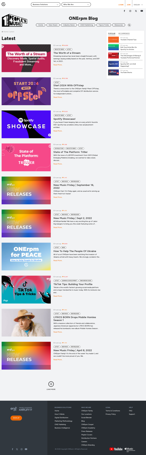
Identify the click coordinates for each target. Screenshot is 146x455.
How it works (59, 414)
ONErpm (71, 449)
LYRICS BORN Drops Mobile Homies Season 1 (74, 319)
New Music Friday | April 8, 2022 (72, 350)
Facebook (124, 11)
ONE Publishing (86, 25)
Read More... (58, 65)
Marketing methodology (63, 421)
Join (129, 5)
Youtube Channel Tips (128, 40)
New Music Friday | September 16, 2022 (73, 186)
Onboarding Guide (85, 280)
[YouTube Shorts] (113, 72)
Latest (69, 49)
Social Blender (86, 418)
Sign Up (16, 418)
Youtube (26, 449)
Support (132, 414)
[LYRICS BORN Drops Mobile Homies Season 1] (26, 323)
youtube (141, 11)
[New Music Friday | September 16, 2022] (26, 190)
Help (131, 407)
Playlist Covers (86, 435)
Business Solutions (63, 407)
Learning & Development (69, 280)
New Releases (75, 181)
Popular (111, 33)
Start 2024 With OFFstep (68, 85)
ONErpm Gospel (87, 424)
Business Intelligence (62, 428)
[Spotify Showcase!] (26, 124)
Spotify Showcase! (64, 118)
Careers (84, 442)
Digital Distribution (61, 418)
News (63, 247)
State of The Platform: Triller (70, 152)
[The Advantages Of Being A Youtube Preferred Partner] (113, 56)
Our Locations (86, 414)
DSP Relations (59, 148)
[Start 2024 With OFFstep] (26, 91)
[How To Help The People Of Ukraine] (26, 256)
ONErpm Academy (88, 428)
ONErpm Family (87, 411)
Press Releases (86, 431)
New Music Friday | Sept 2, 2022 (72, 218)
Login (121, 5)
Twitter (136, 11)
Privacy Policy (111, 414)
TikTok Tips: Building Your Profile (72, 284)
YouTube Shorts (126, 72)
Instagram (130, 11)
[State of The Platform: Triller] (26, 157)
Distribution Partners (89, 438)
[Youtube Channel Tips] (113, 40)
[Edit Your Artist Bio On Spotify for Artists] (113, 47)
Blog (83, 421)
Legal (108, 407)
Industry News (69, 25)
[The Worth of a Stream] (26, 58)
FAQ (130, 411)
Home (40, 25)
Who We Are (86, 407)
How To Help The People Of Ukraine (74, 251)
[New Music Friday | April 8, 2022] (26, 356)
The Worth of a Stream (66, 52)
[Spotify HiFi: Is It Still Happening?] (113, 64)
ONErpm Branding (88, 445)
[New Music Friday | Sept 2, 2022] (26, 223)
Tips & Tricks (104, 25)
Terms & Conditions (113, 411)
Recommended (124, 33)
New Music (53, 25)
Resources (119, 25)
